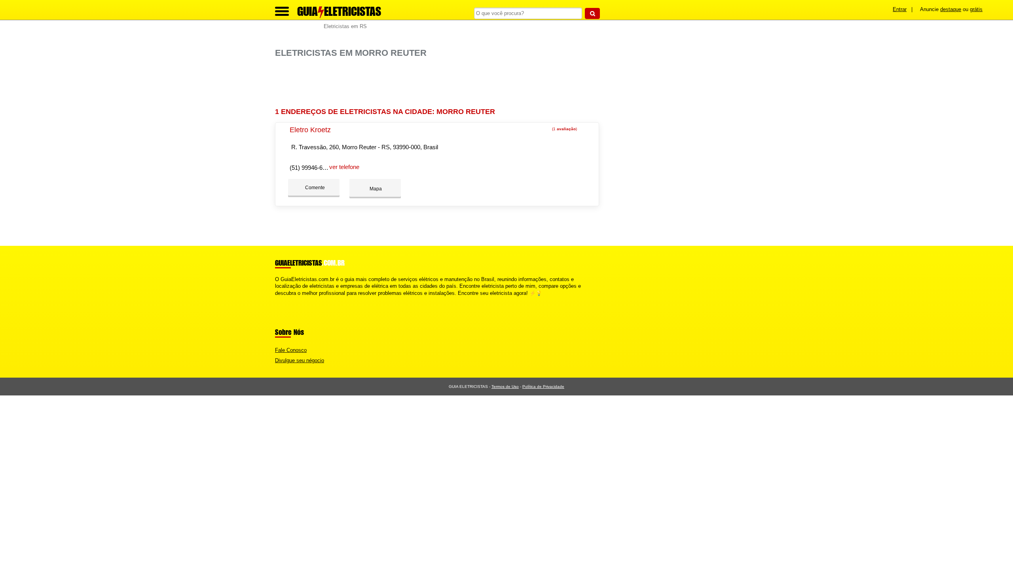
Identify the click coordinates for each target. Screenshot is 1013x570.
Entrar (900, 9)
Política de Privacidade (543, 386)
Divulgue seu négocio (299, 360)
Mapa (375, 189)
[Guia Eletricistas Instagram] (284, 300)
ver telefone (344, 166)
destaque (950, 9)
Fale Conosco (291, 350)
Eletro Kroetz (310, 130)
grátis (976, 9)
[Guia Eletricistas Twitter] (280, 300)
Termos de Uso (505, 386)
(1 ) (564, 129)
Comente (314, 187)
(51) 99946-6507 (311, 167)
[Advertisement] (441, 83)
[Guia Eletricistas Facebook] (277, 300)
